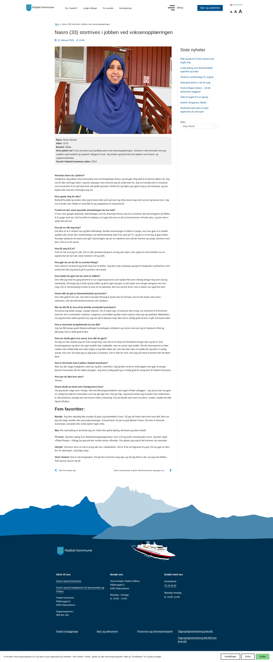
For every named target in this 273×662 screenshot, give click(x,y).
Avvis (248, 656)
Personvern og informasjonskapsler (155, 631)
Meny (180, 7)
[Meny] (171, 7)
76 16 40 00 (170, 585)
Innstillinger (230, 656)
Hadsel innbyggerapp (67, 631)
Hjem (57, 24)
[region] (136, 656)
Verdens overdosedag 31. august (197, 77)
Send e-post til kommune (68, 581)
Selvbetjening (125, 8)
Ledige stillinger (90, 8)
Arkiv (182, 122)
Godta (262, 656)
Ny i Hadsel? (71, 8)
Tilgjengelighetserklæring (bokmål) (195, 631)
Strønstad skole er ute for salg (195, 82)
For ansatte (108, 8)
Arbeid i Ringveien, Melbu (193, 102)
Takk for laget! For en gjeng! (194, 97)
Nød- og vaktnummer (107, 631)
